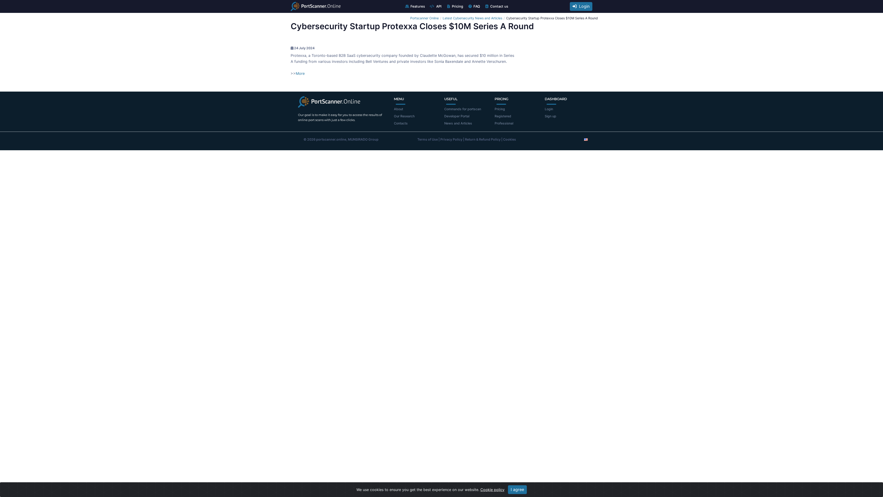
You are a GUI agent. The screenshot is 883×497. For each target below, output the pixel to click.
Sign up (550, 116)
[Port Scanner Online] (316, 6)
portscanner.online (331, 139)
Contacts (401, 123)
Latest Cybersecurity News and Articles (472, 18)
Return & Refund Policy (483, 139)
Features (417, 6)
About (398, 109)
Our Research (404, 116)
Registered (503, 116)
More (300, 73)
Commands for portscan (462, 109)
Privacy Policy (451, 139)
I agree (517, 489)
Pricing (457, 6)
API (438, 6)
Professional (504, 123)
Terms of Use (427, 139)
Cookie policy (492, 489)
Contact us (499, 6)
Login (583, 6)
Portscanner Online (424, 18)
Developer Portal (456, 116)
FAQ (476, 6)
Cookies (509, 139)
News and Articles (458, 123)
